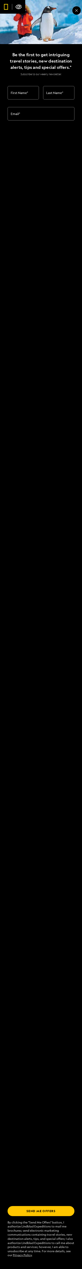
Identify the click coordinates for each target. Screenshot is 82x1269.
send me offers (41, 1211)
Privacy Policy (22, 1255)
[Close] (76, 10)
